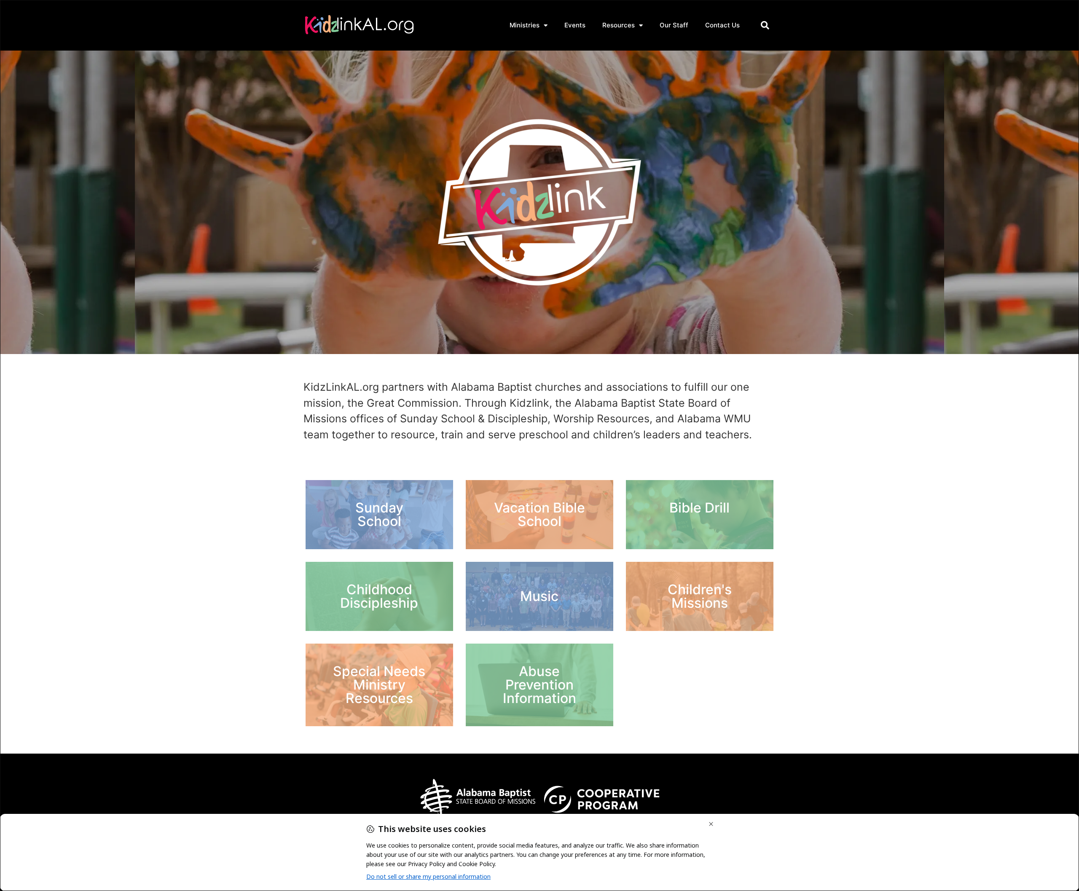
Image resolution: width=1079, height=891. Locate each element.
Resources (618, 25)
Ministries (525, 25)
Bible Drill (699, 507)
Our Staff (674, 25)
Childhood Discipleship (379, 596)
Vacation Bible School (539, 514)
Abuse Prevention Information (539, 684)
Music (539, 596)
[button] (765, 25)
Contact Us (722, 25)
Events (574, 25)
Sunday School (379, 514)
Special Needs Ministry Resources (379, 684)
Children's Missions (700, 596)
